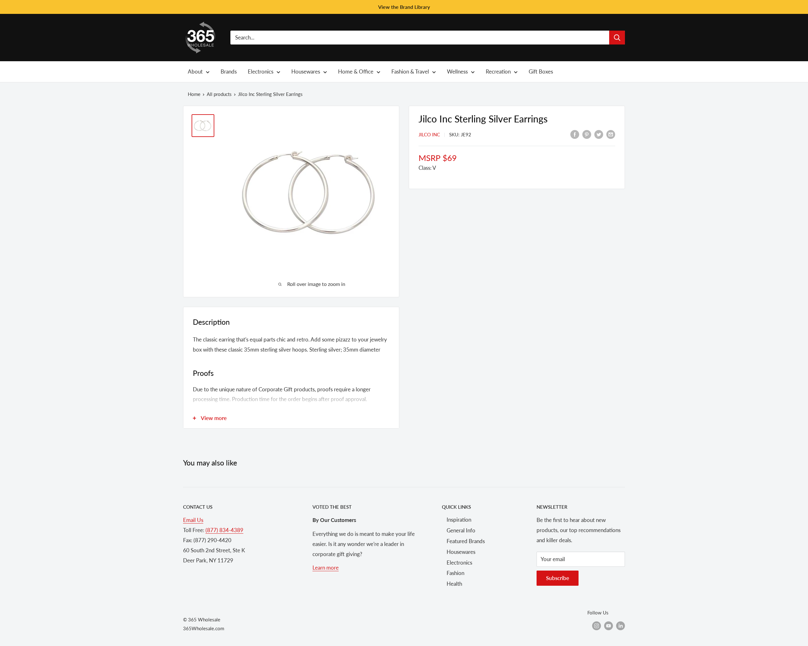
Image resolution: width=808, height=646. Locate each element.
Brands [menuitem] (229, 71)
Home (194, 94)
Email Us (193, 520)
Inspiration (459, 519)
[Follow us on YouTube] (608, 625)
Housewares (461, 551)
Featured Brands (466, 541)
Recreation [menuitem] (498, 71)
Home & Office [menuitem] (355, 71)
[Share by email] (610, 134)
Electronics (459, 562)
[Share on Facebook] (574, 134)
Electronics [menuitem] (260, 71)
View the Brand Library (404, 7)
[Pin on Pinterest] (586, 134)
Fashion (455, 573)
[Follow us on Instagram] (596, 625)
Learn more (325, 567)
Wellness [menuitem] (457, 71)
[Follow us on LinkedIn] (620, 625)
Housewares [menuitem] (305, 71)
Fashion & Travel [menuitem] (410, 71)
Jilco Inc (429, 134)
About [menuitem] (195, 71)
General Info (461, 530)
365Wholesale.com (203, 628)
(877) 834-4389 (224, 530)
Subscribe (557, 578)
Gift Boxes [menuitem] (541, 71)
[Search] (617, 37)
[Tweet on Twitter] (598, 134)
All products (219, 94)
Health (454, 583)
